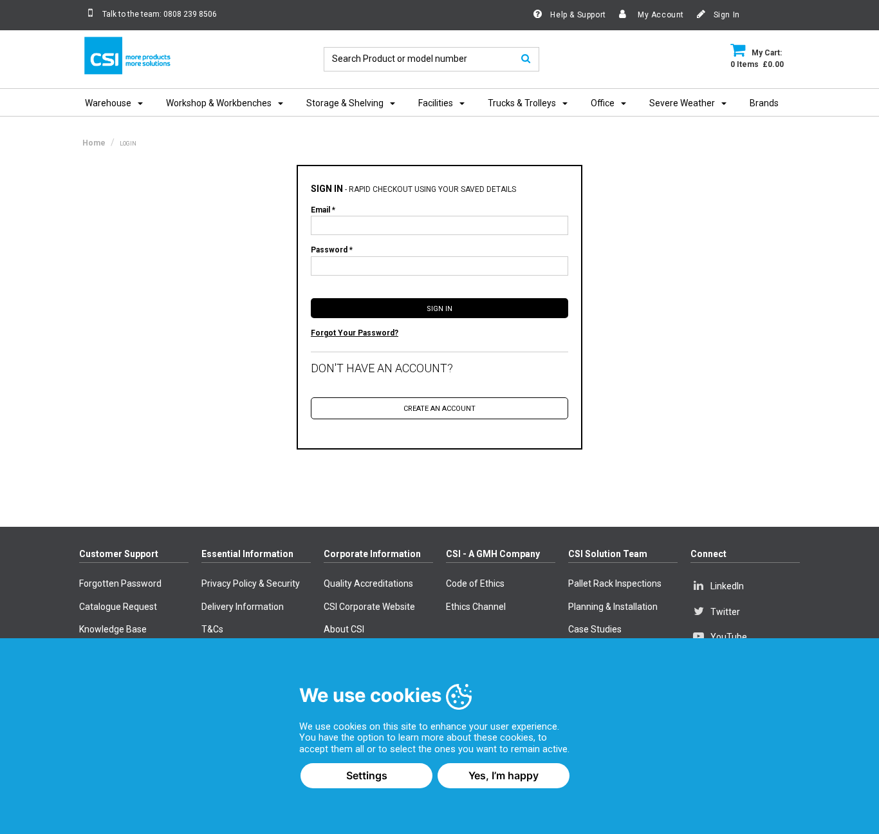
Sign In (725, 14)
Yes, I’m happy (503, 775)
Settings (366, 775)
